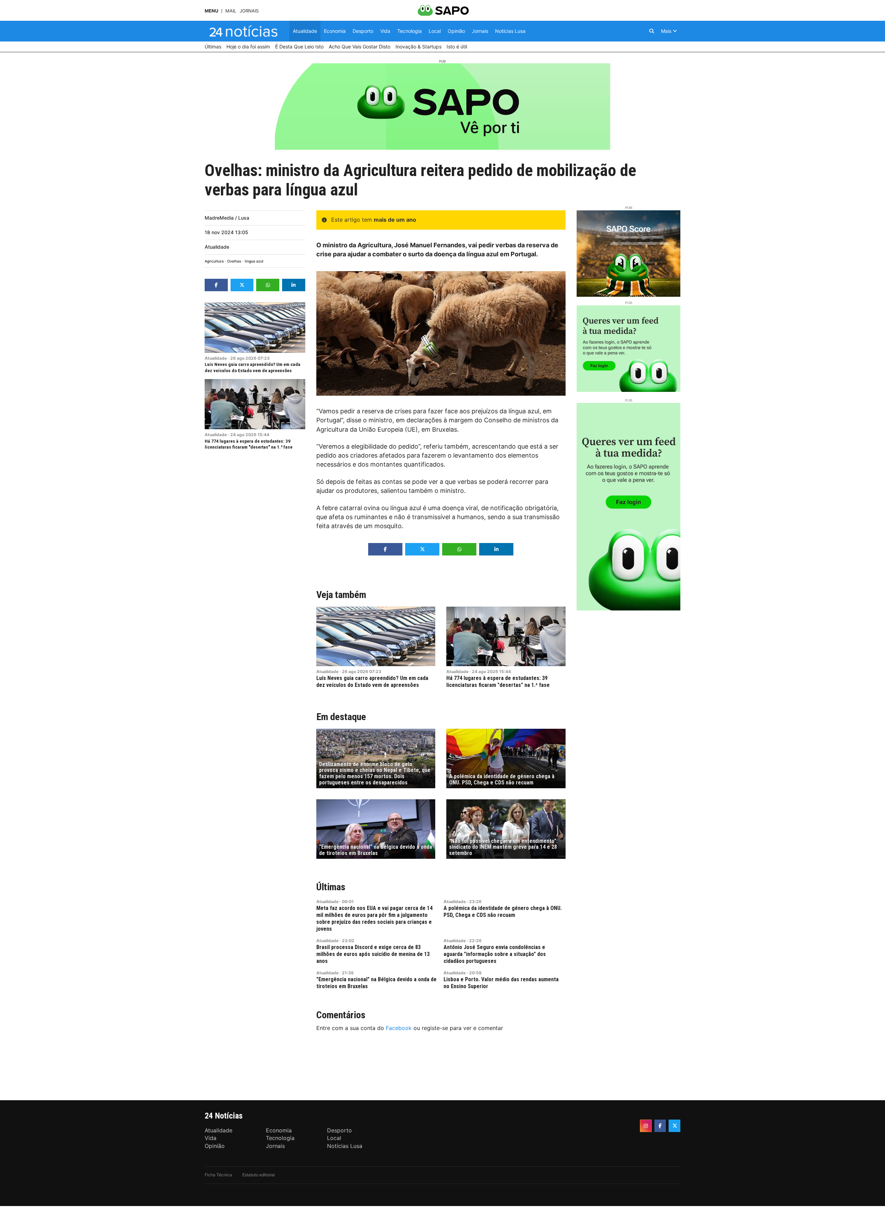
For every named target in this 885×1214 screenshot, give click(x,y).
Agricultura (214, 261)
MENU (211, 11)
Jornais (249, 11)
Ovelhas (234, 261)
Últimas (330, 887)
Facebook (399, 1027)
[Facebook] (660, 1126)
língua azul (254, 261)
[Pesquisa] (652, 31)
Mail (230, 11)
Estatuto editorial (258, 1174)
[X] (674, 1126)
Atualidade (217, 247)
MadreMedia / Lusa (227, 218)
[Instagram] (646, 1126)
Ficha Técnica (218, 1174)
